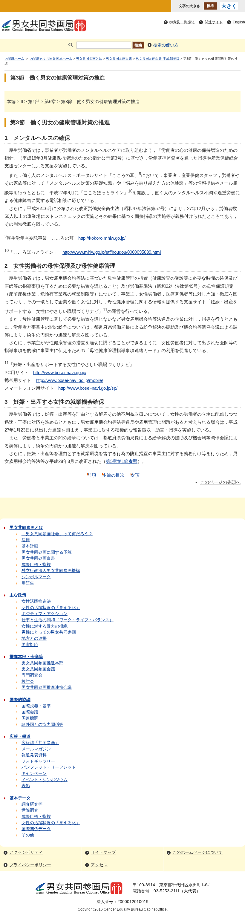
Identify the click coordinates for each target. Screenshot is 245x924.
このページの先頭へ (220, 482)
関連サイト (214, 22)
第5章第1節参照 (121, 461)
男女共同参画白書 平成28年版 (158, 58)
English (239, 22)
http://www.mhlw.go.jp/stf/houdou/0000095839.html (111, 252)
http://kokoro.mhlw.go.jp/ (101, 238)
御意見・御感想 (182, 22)
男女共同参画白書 (119, 58)
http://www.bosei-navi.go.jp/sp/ (87, 388)
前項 (91, 475)
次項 (135, 475)
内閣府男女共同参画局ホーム (51, 58)
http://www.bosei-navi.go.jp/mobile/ (69, 380)
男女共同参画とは (89, 58)
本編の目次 (113, 475)
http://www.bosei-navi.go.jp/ (59, 372)
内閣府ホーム (14, 58)
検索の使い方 (165, 45)
